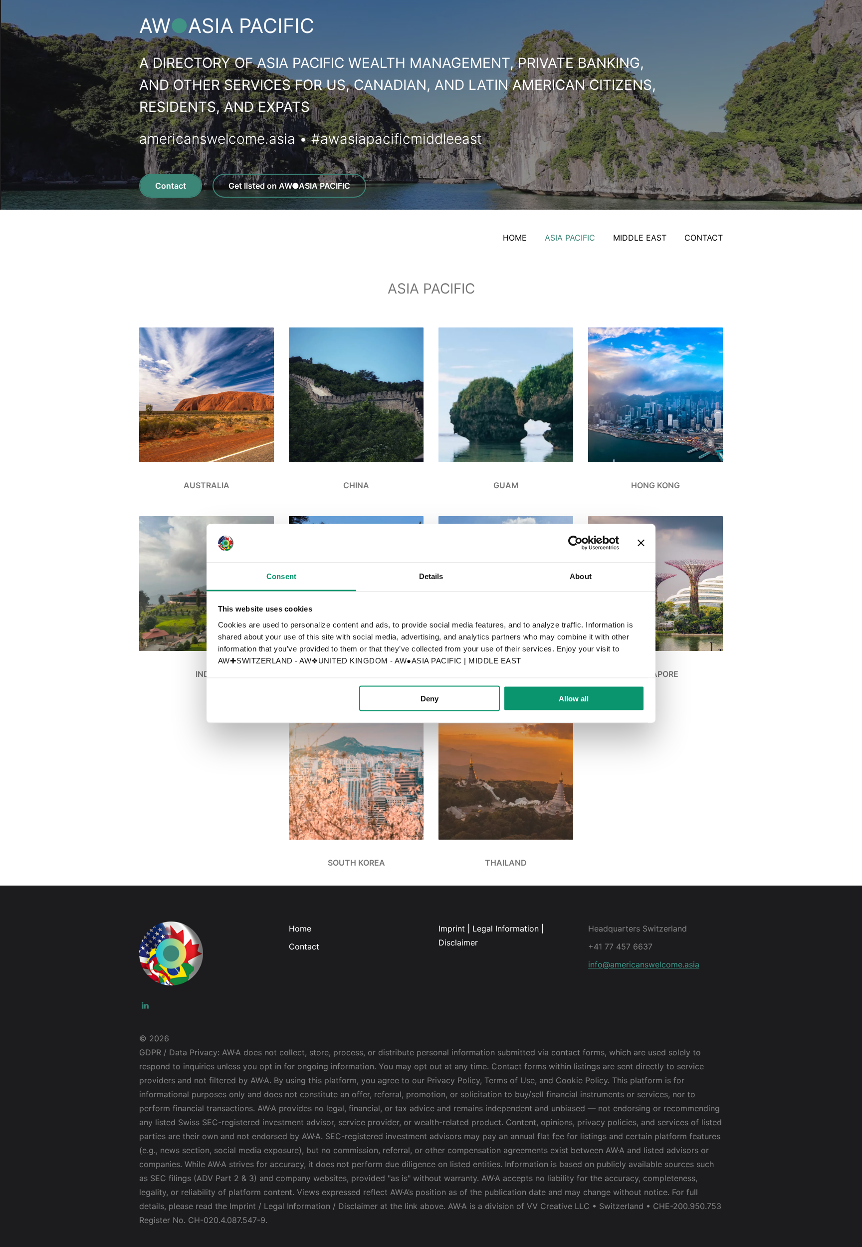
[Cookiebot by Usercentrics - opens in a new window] (575, 543)
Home (300, 929)
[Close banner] (641, 543)
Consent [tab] (281, 576)
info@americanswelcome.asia (643, 964)
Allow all (574, 698)
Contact (170, 186)
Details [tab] (431, 576)
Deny (429, 698)
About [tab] (581, 576)
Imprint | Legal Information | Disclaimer (491, 935)
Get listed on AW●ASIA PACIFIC (289, 186)
